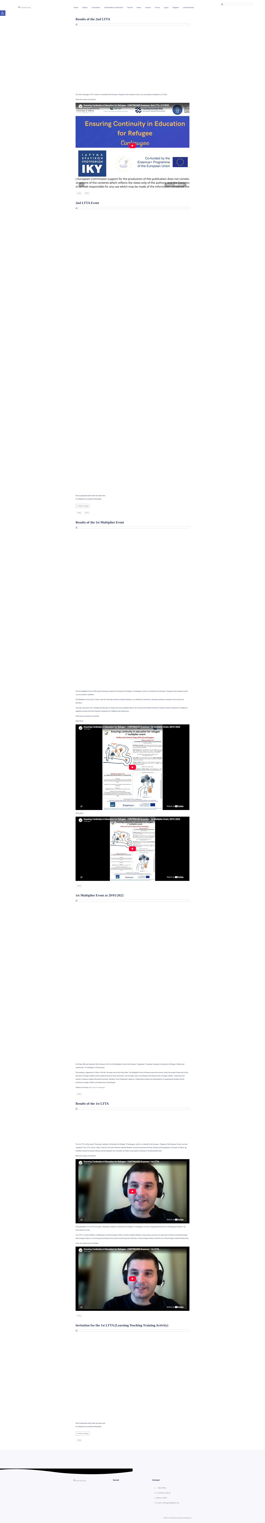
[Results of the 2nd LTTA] (132, 57)
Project (84, 7)
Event (79, 193)
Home (76, 7)
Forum (157, 7)
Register (176, 7)
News (139, 7)
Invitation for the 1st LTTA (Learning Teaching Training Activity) (122, 1325)
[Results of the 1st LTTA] (132, 1124)
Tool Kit (130, 7)
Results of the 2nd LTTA (93, 19)
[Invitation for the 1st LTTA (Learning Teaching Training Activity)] (132, 1374)
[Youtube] (127, 1488)
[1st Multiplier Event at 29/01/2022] (132, 980)
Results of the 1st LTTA (92, 1103)
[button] (2, 13)
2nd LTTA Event (87, 203)
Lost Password (188, 7)
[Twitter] (121, 1488)
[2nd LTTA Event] (132, 349)
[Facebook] (115, 1488)
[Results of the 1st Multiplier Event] (132, 607)
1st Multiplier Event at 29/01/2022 (100, 895)
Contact (148, 7)
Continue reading (82, 506)
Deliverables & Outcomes (113, 7)
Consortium (96, 7)
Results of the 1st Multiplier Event (100, 522)
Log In (166, 7)
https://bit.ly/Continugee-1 (97, 1087)
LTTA (87, 193)
